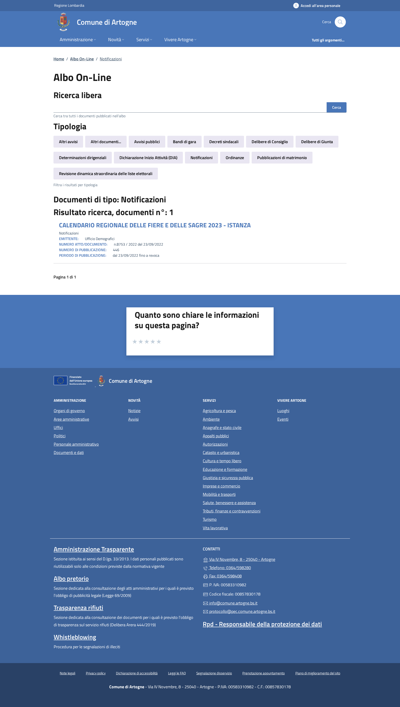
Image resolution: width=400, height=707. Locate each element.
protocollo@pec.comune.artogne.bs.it (241, 611)
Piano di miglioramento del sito (317, 673)
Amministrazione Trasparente (94, 549)
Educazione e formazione (225, 469)
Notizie (134, 411)
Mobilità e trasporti (219, 494)
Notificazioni (201, 157)
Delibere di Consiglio (270, 142)
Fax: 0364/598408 (225, 576)
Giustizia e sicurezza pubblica (228, 478)
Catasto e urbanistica (221, 452)
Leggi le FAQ (177, 673)
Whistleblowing (75, 637)
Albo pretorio (71, 578)
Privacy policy (96, 673)
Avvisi (133, 419)
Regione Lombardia (69, 5)
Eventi (282, 419)
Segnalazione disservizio (214, 673)
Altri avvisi (68, 142)
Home (58, 59)
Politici (60, 436)
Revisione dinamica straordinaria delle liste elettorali (105, 173)
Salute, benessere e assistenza (229, 503)
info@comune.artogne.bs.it (232, 603)
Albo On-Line (82, 59)
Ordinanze (235, 157)
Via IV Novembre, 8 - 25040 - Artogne (263, 558)
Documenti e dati (69, 452)
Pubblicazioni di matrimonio (282, 157)
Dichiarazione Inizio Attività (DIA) (148, 157)
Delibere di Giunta (317, 142)
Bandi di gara (184, 142)
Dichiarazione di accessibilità (137, 673)
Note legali (67, 673)
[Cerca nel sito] (340, 22)
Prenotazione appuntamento (263, 673)
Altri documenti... (106, 142)
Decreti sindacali (223, 142)
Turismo (210, 519)
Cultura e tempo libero (222, 461)
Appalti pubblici (216, 436)
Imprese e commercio (221, 486)
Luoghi (283, 411)
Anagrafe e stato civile (222, 427)
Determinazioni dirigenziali (82, 157)
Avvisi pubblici (147, 142)
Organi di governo (69, 411)
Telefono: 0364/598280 (229, 568)
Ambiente (211, 419)
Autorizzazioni (215, 444)
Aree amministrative (71, 419)
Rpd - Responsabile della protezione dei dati (262, 624)
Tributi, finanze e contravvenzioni (231, 511)
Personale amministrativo (76, 444)
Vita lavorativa (215, 528)
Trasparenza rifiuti (78, 607)
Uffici (58, 427)
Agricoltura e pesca (219, 411)
